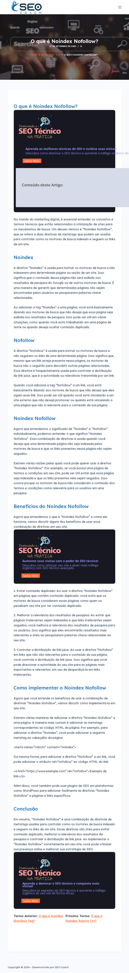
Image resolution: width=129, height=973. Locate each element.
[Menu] (119, 7)
